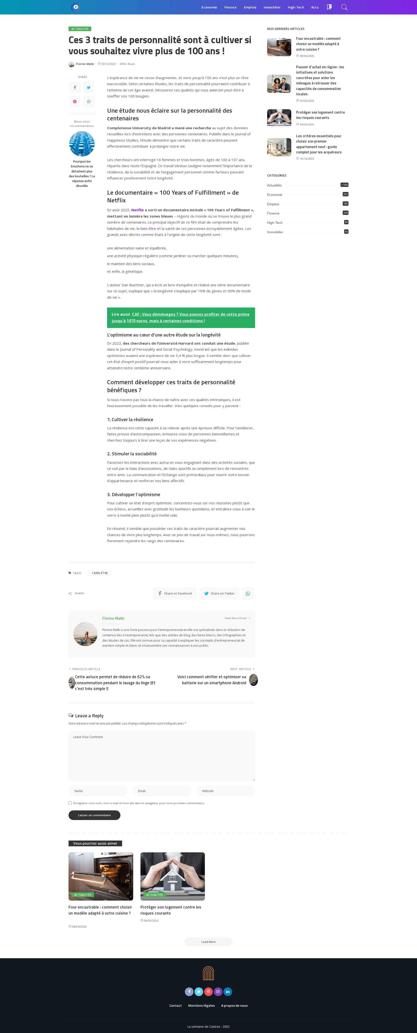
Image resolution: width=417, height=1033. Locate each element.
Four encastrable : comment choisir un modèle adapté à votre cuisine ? (318, 44)
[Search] (344, 7)
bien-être (148, 228)
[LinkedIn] (227, 991)
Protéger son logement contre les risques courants (320, 115)
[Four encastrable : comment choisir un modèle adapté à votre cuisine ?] (279, 47)
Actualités (79, 29)
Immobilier (275, 232)
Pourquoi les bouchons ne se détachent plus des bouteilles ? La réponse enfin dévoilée (82, 173)
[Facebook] (75, 87)
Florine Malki (85, 63)
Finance (273, 213)
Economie (274, 195)
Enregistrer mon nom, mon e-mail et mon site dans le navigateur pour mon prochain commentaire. (139, 803)
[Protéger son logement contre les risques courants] (279, 118)
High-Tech (275, 223)
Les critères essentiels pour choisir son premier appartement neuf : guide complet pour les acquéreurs (319, 144)
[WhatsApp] (89, 101)
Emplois (273, 204)
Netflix (137, 209)
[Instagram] (218, 991)
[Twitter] (89, 87)
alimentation (124, 248)
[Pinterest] (75, 101)
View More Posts (236, 618)
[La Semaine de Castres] (76, 7)
